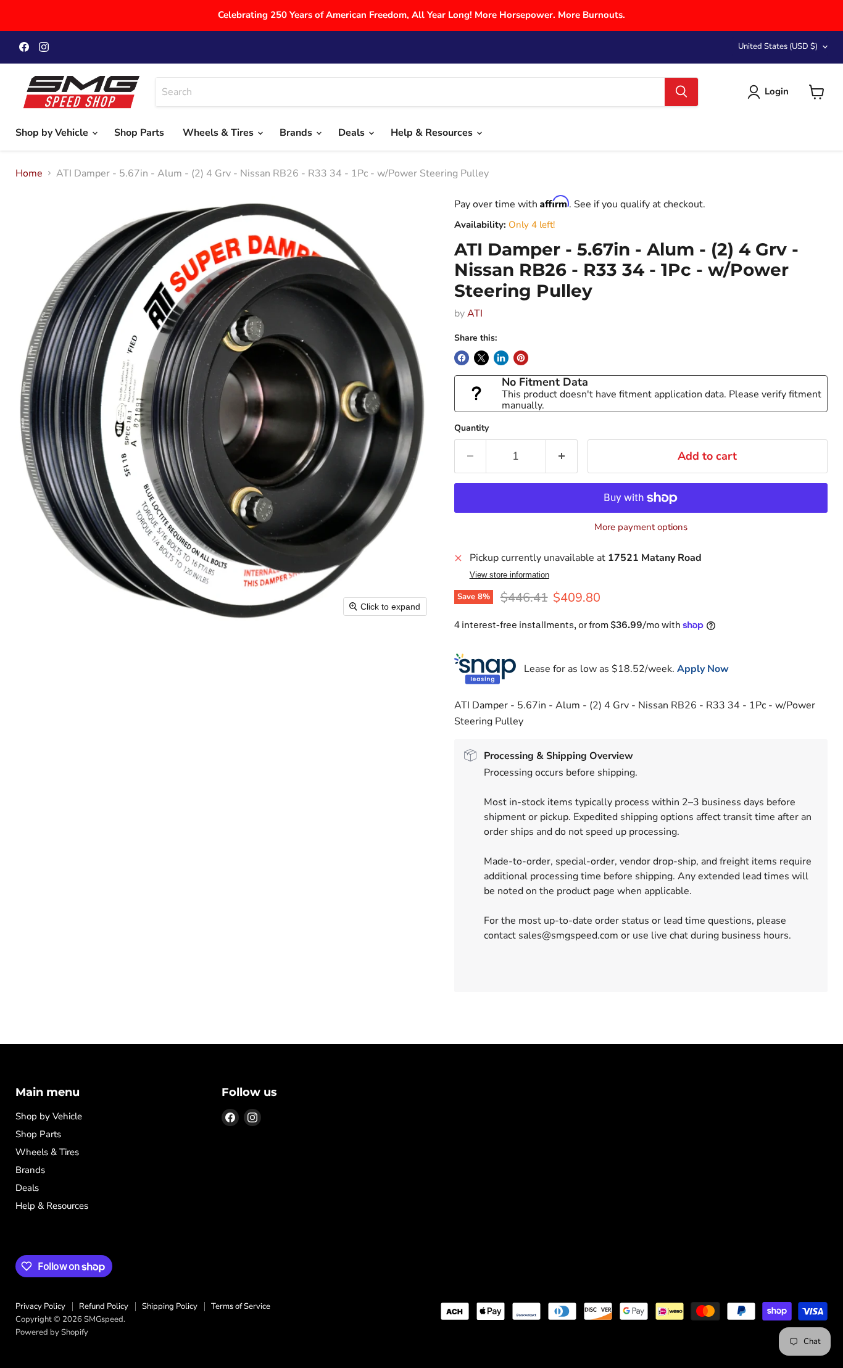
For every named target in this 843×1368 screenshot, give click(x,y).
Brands (297, 132)
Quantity (471, 428)
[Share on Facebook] (461, 357)
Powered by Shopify (51, 1332)
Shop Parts (139, 132)
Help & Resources (433, 132)
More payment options (640, 527)
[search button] (681, 92)
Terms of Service (240, 1306)
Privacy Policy (40, 1306)
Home (29, 173)
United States (778, 46)
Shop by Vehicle (53, 132)
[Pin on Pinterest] (520, 357)
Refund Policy (103, 1306)
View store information (509, 575)
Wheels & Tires (219, 132)
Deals (352, 132)
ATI (475, 313)
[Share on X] (481, 357)
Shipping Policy (169, 1306)
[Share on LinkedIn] (501, 357)
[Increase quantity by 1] (562, 456)
